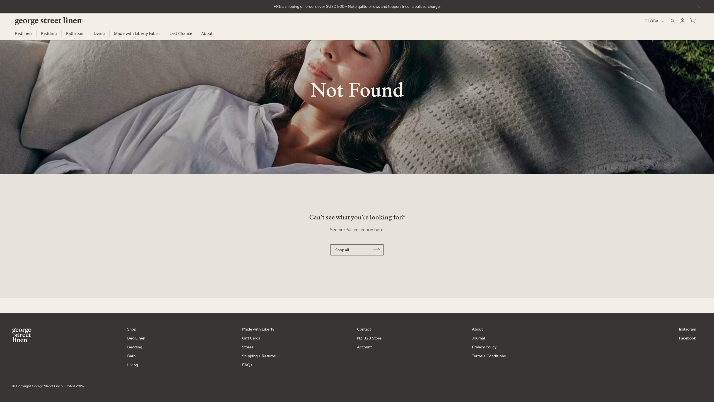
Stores (247, 347)
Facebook (687, 338)
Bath (131, 356)
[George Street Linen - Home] (39, 23)
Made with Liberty (258, 329)
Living (99, 33)
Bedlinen (23, 33)
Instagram (687, 329)
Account (364, 347)
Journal (478, 338)
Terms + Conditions (489, 356)
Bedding (49, 33)
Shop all (342, 250)
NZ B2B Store (369, 338)
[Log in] (682, 20)
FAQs (247, 365)
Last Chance (181, 33)
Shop (131, 329)
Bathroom (75, 33)
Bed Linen (136, 338)
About (207, 33)
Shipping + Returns (259, 356)
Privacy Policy (484, 347)
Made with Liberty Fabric (137, 33)
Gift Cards (251, 338)
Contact (364, 329)
